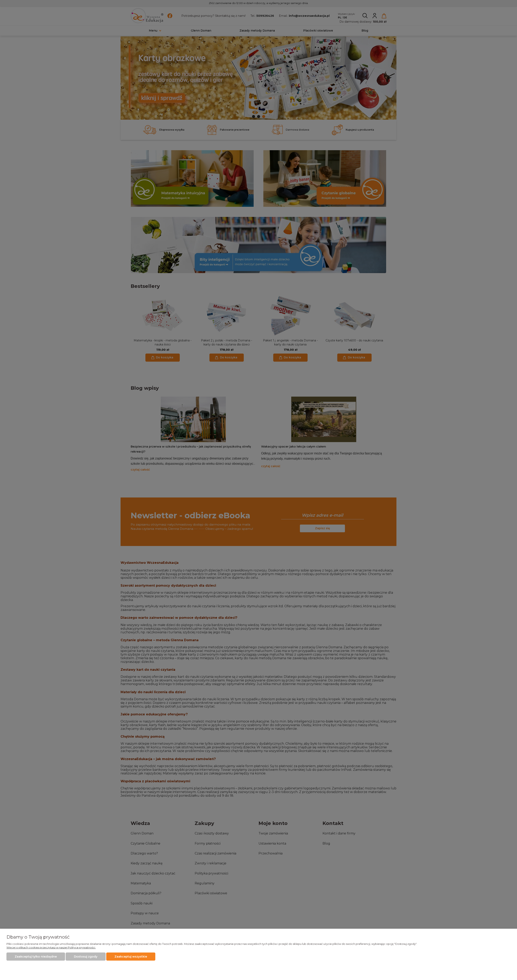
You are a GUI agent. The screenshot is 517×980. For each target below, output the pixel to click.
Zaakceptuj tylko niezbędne (36, 956)
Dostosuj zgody (85, 956)
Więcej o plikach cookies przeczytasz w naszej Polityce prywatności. (51, 947)
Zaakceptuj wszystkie (131, 956)
